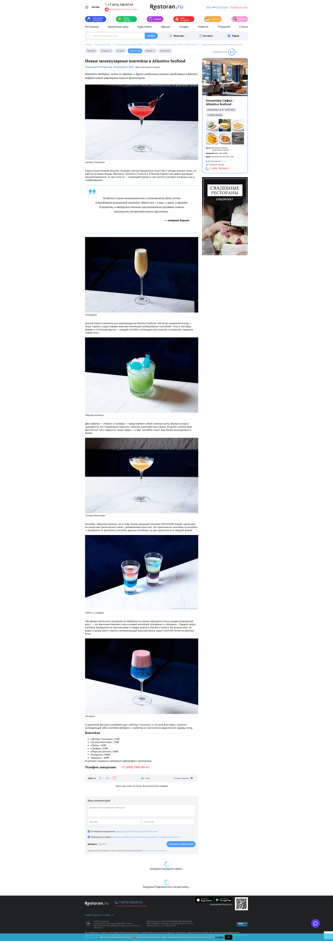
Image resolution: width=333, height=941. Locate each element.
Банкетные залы (118, 26)
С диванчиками (215, 115)
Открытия (224, 26)
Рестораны (92, 26)
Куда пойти (145, 26)
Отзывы (106, 51)
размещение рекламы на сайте (123, 9)
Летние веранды (124, 19)
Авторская (216, 148)
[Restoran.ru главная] (166, 7)
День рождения (182, 19)
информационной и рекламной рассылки (136, 831)
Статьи (243, 26)
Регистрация (222, 7)
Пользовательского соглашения (154, 850)
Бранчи (239, 19)
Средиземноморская (220, 150)
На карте (208, 35)
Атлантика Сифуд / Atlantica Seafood (220, 102)
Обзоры (150, 51)
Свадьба (154, 19)
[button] (245, 77)
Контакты (91, 51)
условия (219, 937)
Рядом (235, 35)
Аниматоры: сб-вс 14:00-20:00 (221, 109)
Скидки (183, 26)
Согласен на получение (124, 831)
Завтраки (213, 19)
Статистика (165, 51)
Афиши (165, 26)
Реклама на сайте (239, 7)
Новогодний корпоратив (95, 19)
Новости (203, 26)
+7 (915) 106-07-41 (130, 902)
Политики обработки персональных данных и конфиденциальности (145, 837)
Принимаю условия (135, 837)
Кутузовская (215, 161)
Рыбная (224, 148)
